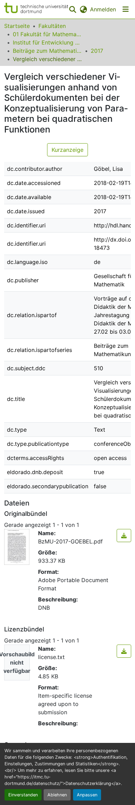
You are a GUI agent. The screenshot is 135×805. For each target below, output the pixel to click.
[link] (124, 535)
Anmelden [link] (103, 9)
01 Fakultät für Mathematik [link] (47, 34)
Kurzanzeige (67, 149)
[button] (36, 9)
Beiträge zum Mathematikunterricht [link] (47, 50)
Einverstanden (23, 794)
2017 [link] (97, 50)
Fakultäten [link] (52, 25)
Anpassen (87, 794)
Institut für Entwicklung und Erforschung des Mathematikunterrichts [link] (47, 42)
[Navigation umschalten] (125, 9)
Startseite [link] (17, 25)
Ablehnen (57, 794)
